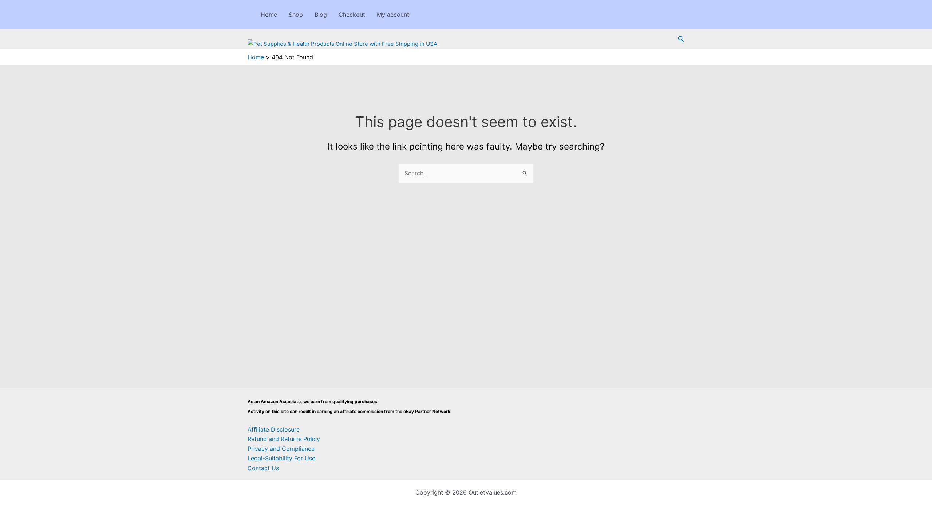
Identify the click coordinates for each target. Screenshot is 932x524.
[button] (681, 39)
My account (393, 14)
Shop (296, 14)
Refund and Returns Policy (284, 438)
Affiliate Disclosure (274, 429)
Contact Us (263, 468)
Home (269, 14)
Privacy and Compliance (281, 448)
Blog (321, 14)
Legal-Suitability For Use (281, 458)
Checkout (352, 14)
